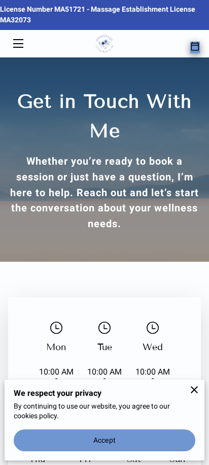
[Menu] (17, 43)
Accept (104, 440)
